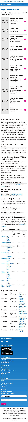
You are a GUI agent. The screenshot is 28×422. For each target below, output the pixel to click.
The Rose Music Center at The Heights (8, 275)
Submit (4, 404)
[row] (14, 21)
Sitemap (3, 386)
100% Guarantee (5, 362)
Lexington (3, 263)
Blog (2, 375)
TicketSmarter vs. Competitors (8, 370)
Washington (4, 258)
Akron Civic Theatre (8, 282)
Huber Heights (3, 272)
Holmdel (3, 236)
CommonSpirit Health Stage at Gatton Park (10, 266)
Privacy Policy (4, 382)
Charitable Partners (5, 369)
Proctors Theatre (9, 243)
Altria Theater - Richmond (22, 307)
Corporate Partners (5, 367)
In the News (3, 373)
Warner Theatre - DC (8, 260)
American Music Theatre (22, 310)
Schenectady (4, 242)
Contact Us (3, 359)
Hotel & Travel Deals (5, 372)
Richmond (3, 252)
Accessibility (4, 384)
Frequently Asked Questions (7, 361)
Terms (2, 380)
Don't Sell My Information (6, 383)
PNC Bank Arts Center (8, 238)
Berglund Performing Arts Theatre (22, 303)
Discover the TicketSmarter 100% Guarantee (14, 1)
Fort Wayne (3, 286)
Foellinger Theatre (9, 286)
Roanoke (3, 246)
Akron (2, 280)
